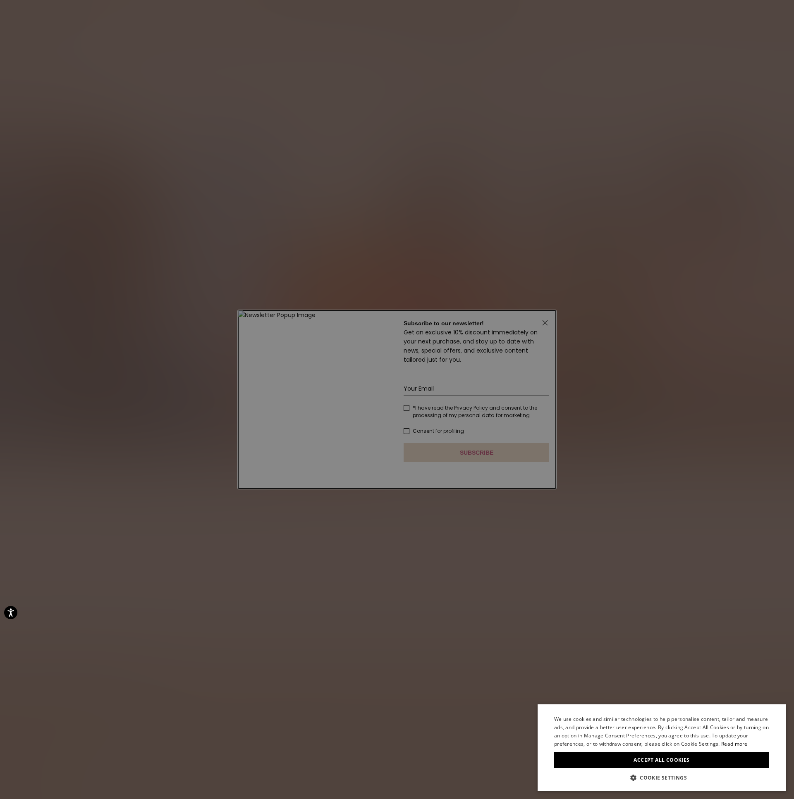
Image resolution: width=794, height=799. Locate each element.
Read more (734, 743)
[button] (661, 777)
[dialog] (662, 747)
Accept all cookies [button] (661, 759)
